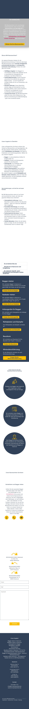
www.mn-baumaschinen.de (14, 687)
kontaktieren (10, 494)
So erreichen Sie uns (10, 264)
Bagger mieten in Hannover (14, 641)
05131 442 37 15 (15, 667)
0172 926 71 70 (14, 684)
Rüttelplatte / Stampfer (14, 645)
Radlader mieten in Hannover (14, 642)
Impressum (4, 700)
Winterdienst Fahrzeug (14, 648)
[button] (27, 2)
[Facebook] (12, 694)
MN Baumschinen (11, 698)
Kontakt (16, 700)
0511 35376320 (14, 672)
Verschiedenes (14, 647)
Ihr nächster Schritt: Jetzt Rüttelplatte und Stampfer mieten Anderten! (13, 272)
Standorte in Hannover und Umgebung (12, 267)
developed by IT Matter (20, 698)
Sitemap (20, 700)
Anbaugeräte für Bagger (14, 644)
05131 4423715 (14, 677)
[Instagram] (14, 694)
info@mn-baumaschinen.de (14, 686)
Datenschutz (10, 700)
